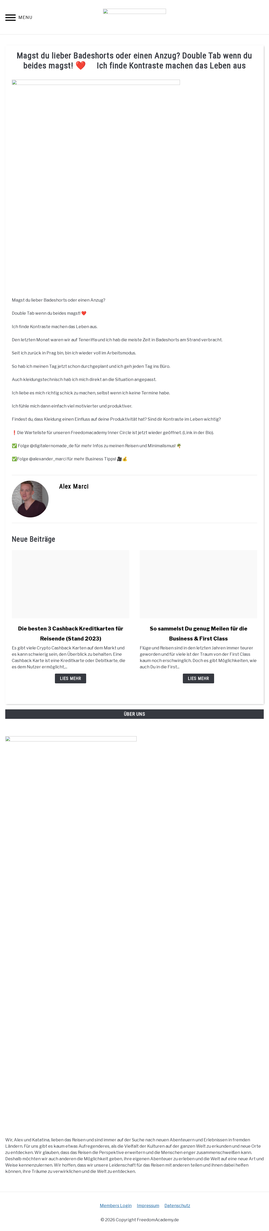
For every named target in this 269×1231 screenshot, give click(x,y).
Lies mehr (70, 678)
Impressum (148, 1205)
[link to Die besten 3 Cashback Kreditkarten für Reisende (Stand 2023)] (70, 584)
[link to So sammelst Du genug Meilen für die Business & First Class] (198, 584)
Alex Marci (74, 486)
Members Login (116, 1205)
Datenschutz (177, 1205)
